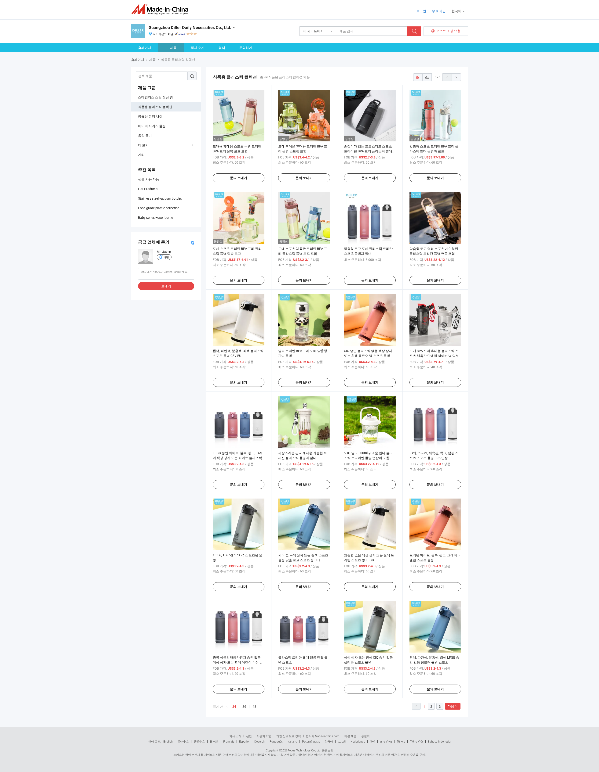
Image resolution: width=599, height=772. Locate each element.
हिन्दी (372, 741)
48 (254, 706)
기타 (141, 154)
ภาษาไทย (386, 741)
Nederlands (358, 741)
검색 (222, 47)
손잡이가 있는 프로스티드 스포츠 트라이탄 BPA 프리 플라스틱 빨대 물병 (368, 151)
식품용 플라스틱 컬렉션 (155, 106)
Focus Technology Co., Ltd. (304, 750)
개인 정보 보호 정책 (288, 736)
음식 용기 (145, 135)
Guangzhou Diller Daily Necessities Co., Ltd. (190, 27)
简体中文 (183, 741)
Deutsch (259, 741)
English (168, 741)
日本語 (214, 741)
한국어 (329, 741)
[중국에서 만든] (161, 9)
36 (244, 706)
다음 (451, 706)
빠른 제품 (350, 736)
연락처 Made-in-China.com (323, 736)
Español (244, 741)
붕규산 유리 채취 (150, 116)
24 (234, 706)
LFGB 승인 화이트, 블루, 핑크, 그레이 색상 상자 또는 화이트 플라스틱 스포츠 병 (238, 458)
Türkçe (401, 741)
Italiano (292, 741)
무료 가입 (439, 11)
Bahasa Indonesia (439, 741)
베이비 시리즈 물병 (152, 126)
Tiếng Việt (416, 741)
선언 (249, 736)
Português (276, 741)
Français (228, 741)
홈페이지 (144, 47)
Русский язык (311, 741)
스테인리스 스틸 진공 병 (155, 97)
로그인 (421, 11)
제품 (173, 47)
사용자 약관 (264, 736)
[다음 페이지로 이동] (456, 77)
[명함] (192, 242)
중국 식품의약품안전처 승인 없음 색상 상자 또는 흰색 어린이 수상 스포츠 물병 (238, 662)
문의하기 (245, 47)
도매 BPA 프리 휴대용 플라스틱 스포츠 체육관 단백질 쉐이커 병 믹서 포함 (434, 355)
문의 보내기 (238, 178)
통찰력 (365, 736)
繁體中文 (199, 741)
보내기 (166, 286)
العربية (342, 741)
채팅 (166, 257)
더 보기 (143, 145)
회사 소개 (198, 47)
